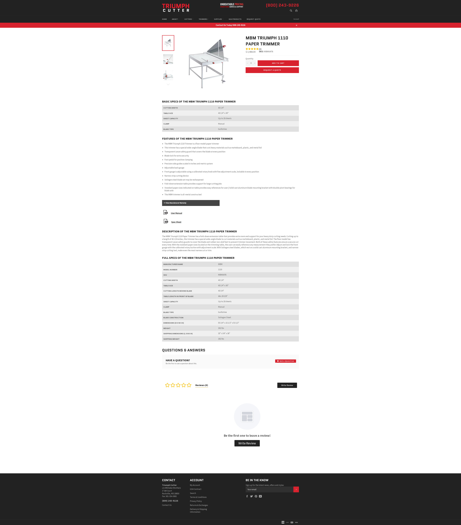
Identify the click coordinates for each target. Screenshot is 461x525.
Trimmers (203, 19)
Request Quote (254, 19)
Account (296, 19)
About (175, 19)
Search (193, 493)
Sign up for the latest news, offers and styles (265, 485)
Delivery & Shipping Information (198, 510)
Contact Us (167, 505)
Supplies (218, 19)
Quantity (249, 58)
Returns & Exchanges (199, 505)
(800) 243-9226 (282, 5)
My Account (195, 485)
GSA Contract (195, 489)
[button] (253, 49)
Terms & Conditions (198, 497)
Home (164, 19)
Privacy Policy (196, 501)
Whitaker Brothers (173, 488)
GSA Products (235, 19)
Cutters (188, 19)
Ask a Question (286, 361)
